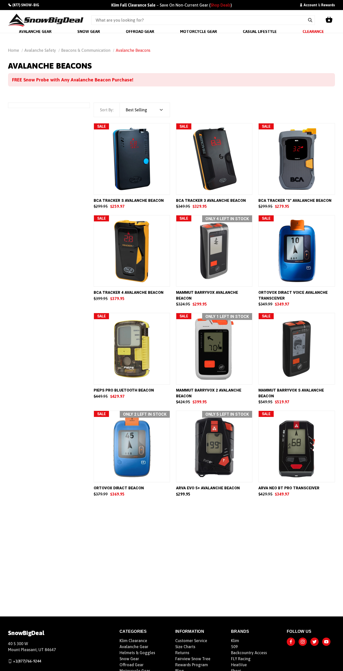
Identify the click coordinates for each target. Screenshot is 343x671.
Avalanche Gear (134, 646)
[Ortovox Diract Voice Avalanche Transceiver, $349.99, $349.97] (296, 251)
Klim (235, 640)
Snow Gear (129, 658)
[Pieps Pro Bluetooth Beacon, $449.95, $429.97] (132, 349)
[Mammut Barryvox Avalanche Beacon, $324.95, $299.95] (214, 251)
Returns (182, 652)
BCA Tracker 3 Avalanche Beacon (211, 200)
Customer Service (191, 640)
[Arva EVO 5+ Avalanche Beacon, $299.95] (214, 446)
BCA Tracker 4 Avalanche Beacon (128, 292)
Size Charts (185, 646)
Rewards (328, 5)
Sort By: (106, 110)
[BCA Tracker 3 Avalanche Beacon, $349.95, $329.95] (214, 159)
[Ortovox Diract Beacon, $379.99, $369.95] (132, 446)
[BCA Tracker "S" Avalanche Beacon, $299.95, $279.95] (296, 159)
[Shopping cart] (329, 20)
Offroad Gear (132, 664)
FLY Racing (241, 658)
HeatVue (239, 664)
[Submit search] (310, 20)
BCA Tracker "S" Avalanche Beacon (294, 200)
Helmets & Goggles (137, 652)
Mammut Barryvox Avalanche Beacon (207, 295)
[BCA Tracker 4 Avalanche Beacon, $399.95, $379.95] (132, 251)
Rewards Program (191, 664)
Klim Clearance (133, 640)
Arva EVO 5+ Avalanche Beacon (208, 488)
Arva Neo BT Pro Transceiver (288, 488)
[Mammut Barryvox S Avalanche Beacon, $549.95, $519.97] (296, 349)
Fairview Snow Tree (192, 658)
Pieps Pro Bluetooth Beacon (124, 390)
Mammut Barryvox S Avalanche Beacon (291, 393)
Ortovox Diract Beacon (119, 488)
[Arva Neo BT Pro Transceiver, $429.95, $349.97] (296, 446)
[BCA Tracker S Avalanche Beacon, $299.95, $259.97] (132, 159)
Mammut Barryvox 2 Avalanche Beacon (208, 393)
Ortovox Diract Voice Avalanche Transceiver (293, 295)
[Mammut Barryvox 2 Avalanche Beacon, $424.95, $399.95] (214, 349)
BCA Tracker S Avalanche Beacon (129, 200)
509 (234, 646)
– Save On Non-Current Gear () (171, 5)
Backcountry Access (249, 652)
